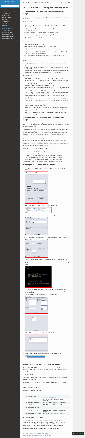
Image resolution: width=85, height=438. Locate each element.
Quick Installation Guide (6, 13)
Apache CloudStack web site (7, 34)
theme (36, 435)
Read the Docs (47, 435)
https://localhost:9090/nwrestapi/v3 (50, 397)
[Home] (23, 2)
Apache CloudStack (10, 1)
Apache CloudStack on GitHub (8, 38)
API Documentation (6, 30)
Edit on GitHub (66, 2)
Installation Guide (5, 15)
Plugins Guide (4, 23)
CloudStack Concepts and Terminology (9, 11)
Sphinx (29, 435)
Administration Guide (6, 45)
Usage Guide (4, 19)
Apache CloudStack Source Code (8, 36)
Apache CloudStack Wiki (7, 32)
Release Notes (4, 25)
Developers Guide (5, 21)
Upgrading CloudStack (6, 17)
